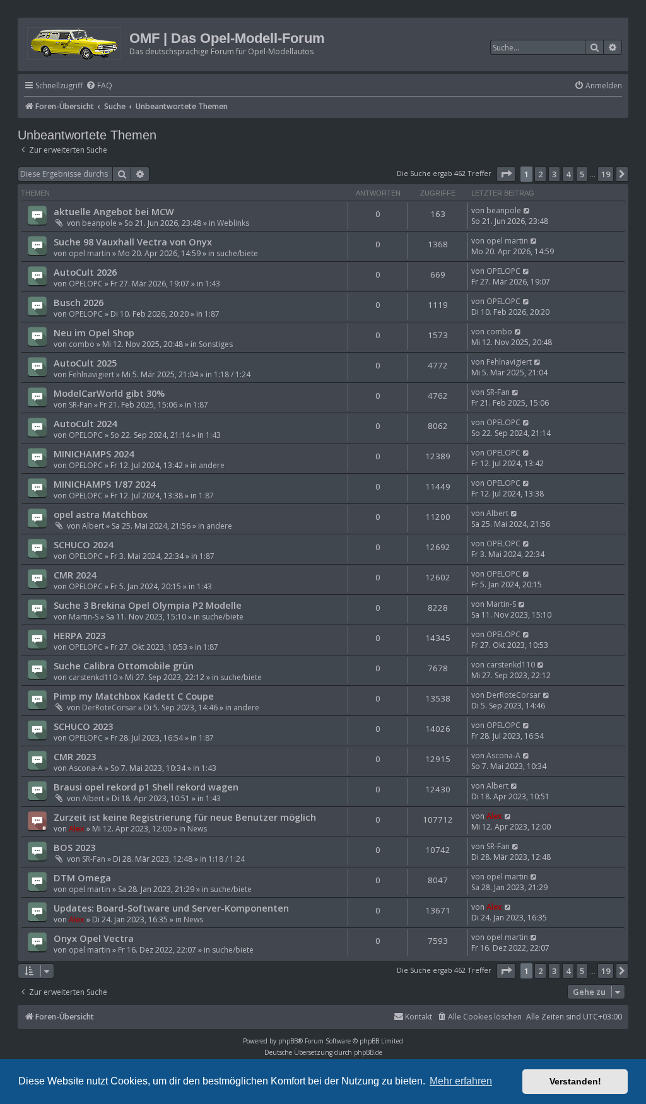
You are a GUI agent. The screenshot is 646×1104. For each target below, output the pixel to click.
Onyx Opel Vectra (94, 938)
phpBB (288, 1040)
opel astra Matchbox (101, 514)
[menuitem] (99, 86)
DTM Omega (82, 877)
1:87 (212, 313)
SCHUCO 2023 (83, 726)
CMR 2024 (75, 574)
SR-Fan (80, 404)
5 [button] (582, 174)
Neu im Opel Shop (94, 332)
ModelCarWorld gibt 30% (109, 393)
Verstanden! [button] (575, 1081)
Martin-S (83, 616)
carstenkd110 (93, 677)
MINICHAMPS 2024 (94, 453)
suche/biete (237, 253)
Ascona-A (86, 768)
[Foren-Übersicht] (75, 41)
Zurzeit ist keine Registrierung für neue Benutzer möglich (185, 817)
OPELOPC (86, 283)
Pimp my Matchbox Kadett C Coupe (134, 696)
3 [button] (554, 174)
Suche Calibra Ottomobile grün (124, 665)
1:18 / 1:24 (232, 374)
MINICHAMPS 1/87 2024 (104, 484)
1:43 (212, 283)
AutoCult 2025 (85, 362)
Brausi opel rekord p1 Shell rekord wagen (146, 786)
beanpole (99, 223)
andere (212, 465)
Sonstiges (216, 344)
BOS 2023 (74, 847)
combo (82, 344)
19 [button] (605, 174)
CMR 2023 (75, 756)
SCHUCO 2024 (83, 544)
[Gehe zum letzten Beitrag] (527, 210)
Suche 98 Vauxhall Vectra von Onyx (133, 241)
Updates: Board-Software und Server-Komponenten (171, 907)
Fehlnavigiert (91, 374)
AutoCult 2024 (85, 423)
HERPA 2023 (79, 635)
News (197, 828)
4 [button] (568, 174)
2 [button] (540, 174)
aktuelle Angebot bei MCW (114, 211)
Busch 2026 (78, 302)
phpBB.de (368, 1052)
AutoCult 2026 (85, 272)
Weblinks (233, 223)
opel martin (89, 253)
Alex (77, 828)
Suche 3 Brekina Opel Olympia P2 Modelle (148, 605)
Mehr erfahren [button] (461, 1081)
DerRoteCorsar (109, 707)
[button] (505, 174)
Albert (93, 525)
